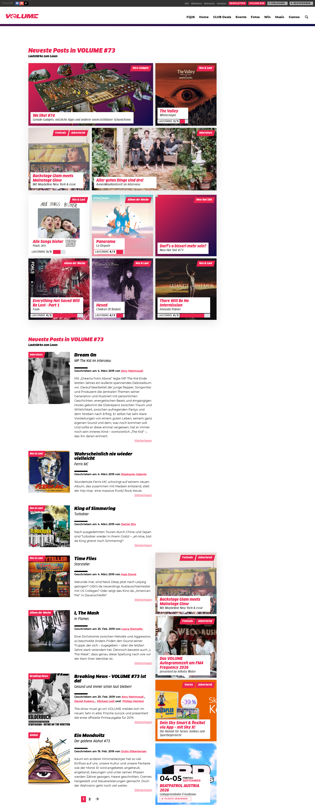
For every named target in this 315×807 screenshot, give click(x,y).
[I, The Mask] (49, 631)
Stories (189, 685)
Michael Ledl (106, 701)
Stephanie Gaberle (134, 474)
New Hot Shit (204, 200)
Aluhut (34, 735)
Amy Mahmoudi (132, 371)
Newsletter (237, 3)
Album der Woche (138, 200)
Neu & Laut (205, 68)
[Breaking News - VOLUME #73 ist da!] (49, 699)
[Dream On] (49, 378)
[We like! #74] (90, 94)
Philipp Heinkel (133, 701)
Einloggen (278, 3)
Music (279, 17)
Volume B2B (256, 3)
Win (267, 17)
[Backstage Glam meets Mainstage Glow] (59, 159)
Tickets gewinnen (176, 799)
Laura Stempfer (132, 629)
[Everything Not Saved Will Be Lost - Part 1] (59, 289)
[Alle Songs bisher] (59, 225)
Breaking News (39, 676)
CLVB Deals (222, 17)
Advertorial (78, 133)
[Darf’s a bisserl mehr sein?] (186, 225)
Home (204, 17)
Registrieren (302, 3)
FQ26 (191, 17)
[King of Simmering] (49, 526)
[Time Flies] (49, 576)
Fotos (255, 17)
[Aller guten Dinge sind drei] (154, 159)
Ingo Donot (128, 574)
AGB (187, 3)
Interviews (205, 133)
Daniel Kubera (84, 701)
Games (294, 17)
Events (241, 17)
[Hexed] (122, 289)
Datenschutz (209, 3)
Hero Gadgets (141, 68)
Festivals (60, 133)
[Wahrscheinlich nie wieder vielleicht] (49, 472)
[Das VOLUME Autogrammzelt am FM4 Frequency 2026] (186, 647)
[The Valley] (186, 94)
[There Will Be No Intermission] (186, 289)
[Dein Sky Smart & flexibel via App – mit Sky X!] (186, 710)
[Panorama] (122, 225)
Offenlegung (196, 3)
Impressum (221, 3)
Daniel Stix (128, 524)
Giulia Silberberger (134, 751)
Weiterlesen (143, 440)
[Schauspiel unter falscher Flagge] (49, 758)
